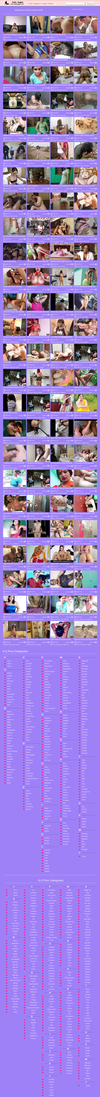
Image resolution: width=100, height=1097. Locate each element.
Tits (37, 291)
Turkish (84, 794)
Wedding (84, 839)
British (9, 767)
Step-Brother (11, 769)
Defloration (29, 762)
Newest (50, 3)
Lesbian (47, 866)
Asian (10, 64)
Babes (88, 39)
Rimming (66, 833)
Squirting (84, 732)
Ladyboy (47, 853)
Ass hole (9, 697)
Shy (83, 687)
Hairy (46, 767)
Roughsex (66, 841)
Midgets (65, 679)
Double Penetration (32, 778)
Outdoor (65, 756)
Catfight (28, 674)
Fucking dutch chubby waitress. (83, 60)
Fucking (78, 468)
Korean (47, 843)
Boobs (14, 241)
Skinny (84, 692)
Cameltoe (29, 663)
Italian (46, 819)
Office (88, 468)
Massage (66, 663)
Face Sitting (48, 661)
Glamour (47, 736)
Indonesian (48, 811)
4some (9, 666)
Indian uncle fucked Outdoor (82, 387)
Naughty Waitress (32, 286)
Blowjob (10, 39)
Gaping (47, 723)
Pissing (65, 795)
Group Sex (48, 755)
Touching (84, 789)
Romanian (66, 839)
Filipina (47, 682)
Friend (47, 705)
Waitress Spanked (32, 185)
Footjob (47, 698)
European (29, 804)
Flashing (43, 417)
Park (64, 776)
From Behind (8, 594)
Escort (28, 801)
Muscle (65, 708)
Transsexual (85, 791)
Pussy (65, 816)
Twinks (84, 797)
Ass (30, 241)
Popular (44, 3)
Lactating (47, 850)
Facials (61, 241)
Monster (65, 698)
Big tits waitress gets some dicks (12, 286)
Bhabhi (42, 140)
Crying (28, 719)
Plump (65, 797)
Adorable (79, 39)
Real (64, 823)
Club (27, 695)
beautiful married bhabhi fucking (60, 160)
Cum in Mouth (30, 727)
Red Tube (22, 339)
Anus (85, 39)
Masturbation (67, 669)
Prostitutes (66, 808)
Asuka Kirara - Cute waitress (11, 639)
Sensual (84, 671)
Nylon (65, 736)
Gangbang (48, 720)
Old (64, 746)
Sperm (84, 721)
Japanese (48, 825)
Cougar (28, 708)
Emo (27, 796)
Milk (64, 684)
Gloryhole (47, 741)
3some (7, 64)
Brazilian (66, 216)
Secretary (85, 669)
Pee (64, 784)
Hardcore (42, 241)
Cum (27, 724)
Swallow (84, 748)
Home (30, 3)
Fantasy (88, 115)
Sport (83, 724)
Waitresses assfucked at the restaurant (86, 362)
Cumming (29, 729)
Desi (84, 115)
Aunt (64, 64)
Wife (83, 847)
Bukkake (9, 777)
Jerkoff (47, 831)
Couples (39, 115)
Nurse (65, 733)
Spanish (84, 716)
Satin (83, 663)
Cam (27, 661)
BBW (78, 64)
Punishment (40, 190)
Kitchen (47, 840)
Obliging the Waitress (9, 160)
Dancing (28, 749)
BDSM (10, 165)
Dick (17, 291)
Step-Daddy (29, 747)
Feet (46, 669)
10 (80, 9)
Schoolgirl (85, 666)
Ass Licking (10, 699)
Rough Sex (35, 39)
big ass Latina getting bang (58, 34)
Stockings (85, 734)
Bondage (55, 568)
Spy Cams (85, 729)
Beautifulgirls (16, 165)
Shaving (84, 679)
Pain (64, 763)
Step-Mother (67, 703)
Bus (77, 115)
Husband (47, 801)
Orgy (64, 754)
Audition (61, 165)
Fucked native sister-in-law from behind (14, 589)
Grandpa (47, 747)
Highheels (48, 783)
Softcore (84, 708)
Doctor (28, 768)
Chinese (28, 684)
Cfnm (27, 679)
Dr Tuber (22, 113)
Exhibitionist (29, 806)
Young (84, 856)
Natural (65, 718)
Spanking (85, 719)
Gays (46, 726)
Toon (83, 786)
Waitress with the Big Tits (82, 261)
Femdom (47, 674)
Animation (7, 115)
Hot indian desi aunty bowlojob (59, 60)
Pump (65, 813)
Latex (46, 855)
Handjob (47, 769)
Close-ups (29, 692)
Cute (86, 216)
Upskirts (84, 812)
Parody (65, 779)
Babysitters (10, 714)
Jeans (46, 828)
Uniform (84, 809)
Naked (65, 715)
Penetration (66, 787)
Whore (84, 844)
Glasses (47, 739)
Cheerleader (19, 241)
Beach (9, 727)
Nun (64, 731)
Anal (82, 39)
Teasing (84, 768)
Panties (65, 771)
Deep (27, 757)
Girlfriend (47, 731)
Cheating (89, 367)
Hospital (47, 791)
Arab (58, 64)
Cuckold (28, 721)
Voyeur (84, 826)
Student (84, 742)
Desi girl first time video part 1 (35, 463)
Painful (35, 190)
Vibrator (84, 819)
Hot (46, 793)
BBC (85, 442)
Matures (65, 671)
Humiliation (48, 798)
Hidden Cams (67, 291)
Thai (83, 773)
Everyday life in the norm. (10, 412)
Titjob (83, 778)
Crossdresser (30, 716)
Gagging (47, 718)
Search (91, 3)
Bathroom (65, 90)
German (47, 728)
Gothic (17, 367)
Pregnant (66, 805)
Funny (65, 468)
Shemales (85, 682)
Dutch (88, 64)
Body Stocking (8, 241)
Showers (84, 684)
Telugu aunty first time (57, 387)
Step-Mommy (67, 692)
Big (32, 442)
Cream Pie (15, 39)
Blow (38, 367)
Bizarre (9, 748)
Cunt (27, 734)
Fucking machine (50, 708)
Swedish (84, 750)
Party (64, 782)
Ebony (28, 791)
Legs (46, 863)
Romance (66, 836)
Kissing (47, 838)
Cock (27, 698)
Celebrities (29, 676)
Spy (83, 727)
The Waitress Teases (33, 538)
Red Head (66, 828)
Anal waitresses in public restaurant (61, 110)
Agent (33, 468)
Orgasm (65, 751)
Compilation (40, 90)
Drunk (28, 781)
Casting (28, 671)
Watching (84, 833)
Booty (9, 762)
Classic (28, 687)
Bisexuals (34, 90)
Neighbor (66, 720)
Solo (83, 711)
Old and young (67, 748)
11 (82, 9)
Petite (65, 790)
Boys (80, 317)
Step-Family (48, 666)
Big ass (35, 64)
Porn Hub (46, 37)
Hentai (47, 777)
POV (64, 803)
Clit (27, 690)
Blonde (84, 64)
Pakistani (66, 768)
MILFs (65, 682)
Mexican (65, 676)
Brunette (16, 216)
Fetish (15, 115)
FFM (46, 679)
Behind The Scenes (21, 493)
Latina (46, 860)
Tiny (83, 776)
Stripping (84, 740)
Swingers (84, 753)
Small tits (84, 703)
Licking (47, 868)
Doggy (28, 770)
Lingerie (47, 871)
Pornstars (66, 800)
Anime (12, 115)
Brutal (85, 367)
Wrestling (85, 849)
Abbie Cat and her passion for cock (13, 564)
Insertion (47, 813)
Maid (32, 190)
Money (65, 695)
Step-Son (85, 713)
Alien (14, 90)
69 (9, 317)
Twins (83, 799)
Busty (9, 783)
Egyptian (28, 793)
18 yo (6, 39)
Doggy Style (60, 39)
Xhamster (22, 37)
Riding (65, 831)
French (19, 392)
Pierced (65, 792)
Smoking (84, 705)
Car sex (19, 64)
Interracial (48, 816)
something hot (7, 362)
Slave (83, 698)
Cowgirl (38, 216)
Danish (28, 752)
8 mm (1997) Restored (9, 261)
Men (64, 674)
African (54, 64)
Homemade (48, 788)
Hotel (46, 796)
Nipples (65, 723)
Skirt (83, 695)
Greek (46, 752)
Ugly (83, 806)
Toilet (83, 784)
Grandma (47, 744)
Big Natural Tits (92, 190)
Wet (83, 841)
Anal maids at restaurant (34, 412)
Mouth (65, 705)
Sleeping (84, 700)
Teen (83, 770)
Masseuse (66, 666)
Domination (29, 776)
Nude (64, 726)
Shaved (84, 676)
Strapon (84, 737)
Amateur (55, 39)
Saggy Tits (85, 661)
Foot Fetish (65, 140)
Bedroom (10, 733)
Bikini (8, 743)
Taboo (84, 760)
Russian (41, 39)
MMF (64, 690)
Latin (46, 858)
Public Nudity (67, 811)
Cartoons (29, 669)
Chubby (16, 417)
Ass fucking (63, 115)
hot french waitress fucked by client (61, 236)
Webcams (40, 291)
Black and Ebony (66, 442)
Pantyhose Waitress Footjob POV (60, 135)
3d (56, 518)
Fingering (47, 684)
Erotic (65, 39)
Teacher (84, 765)
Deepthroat (90, 216)
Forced (47, 700)
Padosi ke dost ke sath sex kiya (59, 513)
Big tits (81, 140)
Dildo (27, 765)
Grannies (47, 749)
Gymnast (47, 760)
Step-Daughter (30, 755)
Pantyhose (66, 774)
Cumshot (59, 140)
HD (30, 190)
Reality (30, 39)
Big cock (11, 190)
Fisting (47, 690)
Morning (65, 700)
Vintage (84, 821)
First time (47, 687)
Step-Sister (85, 690)
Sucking (84, 745)
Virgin (83, 824)
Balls (8, 717)
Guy (46, 757)
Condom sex (30, 705)
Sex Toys (84, 674)
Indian (84, 468)
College (35, 442)
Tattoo (84, 762)
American (11, 140)
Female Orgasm (50, 671)
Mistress (65, 687)
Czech (28, 740)
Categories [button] (36, 3)
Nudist (65, 728)
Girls (46, 733)
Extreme (28, 809)
